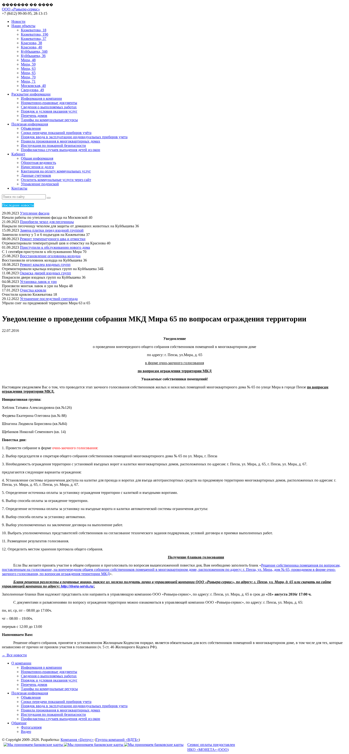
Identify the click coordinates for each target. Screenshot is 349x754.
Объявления (31, 128)
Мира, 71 (28, 81)
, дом (276, 570)
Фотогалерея (31, 727)
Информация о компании (41, 98)
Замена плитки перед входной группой (52, 230)
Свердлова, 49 (32, 90)
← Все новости (14, 655)
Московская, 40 (33, 86)
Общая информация (37, 158)
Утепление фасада (34, 213)
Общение (19, 723)
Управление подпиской (40, 184)
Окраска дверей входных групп (45, 273)
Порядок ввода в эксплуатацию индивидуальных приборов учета (74, 137)
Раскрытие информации (31, 94)
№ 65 (285, 570)
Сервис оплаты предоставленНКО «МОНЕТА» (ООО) (211, 747)
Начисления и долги (37, 167)
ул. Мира (265, 570)
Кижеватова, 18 (33, 30)
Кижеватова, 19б (34, 34)
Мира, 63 (28, 69)
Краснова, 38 (31, 43)
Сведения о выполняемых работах (49, 107)
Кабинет (18, 154)
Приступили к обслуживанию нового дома (55, 247)
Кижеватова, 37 (33, 39)
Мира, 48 (28, 60)
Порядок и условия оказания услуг (49, 111)
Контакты (19, 188)
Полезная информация (29, 124)
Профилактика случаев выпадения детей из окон (60, 150)
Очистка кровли (33, 290)
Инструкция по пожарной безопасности (53, 145)
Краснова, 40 (31, 47)
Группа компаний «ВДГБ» (117, 740)
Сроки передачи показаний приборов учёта (56, 133)
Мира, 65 (28, 73)
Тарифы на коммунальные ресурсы (49, 120)
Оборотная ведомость (38, 163)
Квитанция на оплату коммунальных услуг (56, 171)
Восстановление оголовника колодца (50, 256)
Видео (26, 732)
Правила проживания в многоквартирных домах (60, 141)
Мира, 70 (28, 77)
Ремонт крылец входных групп (45, 264)
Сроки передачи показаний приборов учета (56, 702)
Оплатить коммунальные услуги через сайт (56, 180)
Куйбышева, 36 (33, 56)
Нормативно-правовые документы (49, 103)
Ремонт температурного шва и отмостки (52, 239)
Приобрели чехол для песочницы (47, 222)
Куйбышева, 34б (34, 51)
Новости (18, 21)
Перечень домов (34, 116)
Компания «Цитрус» (77, 740)
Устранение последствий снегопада (49, 299)
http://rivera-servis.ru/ (77, 586)
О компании (21, 663)
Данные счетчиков (36, 175)
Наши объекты (23, 26)
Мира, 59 (28, 64)
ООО (21, 9)
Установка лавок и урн (38, 282)
